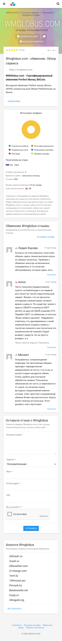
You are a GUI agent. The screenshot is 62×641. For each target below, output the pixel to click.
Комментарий (13, 435)
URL (8, 495)
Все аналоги (14, 609)
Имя (8, 471)
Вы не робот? (13, 507)
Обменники (14, 101)
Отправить (31, 528)
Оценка (10, 459)
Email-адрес (12, 483)
